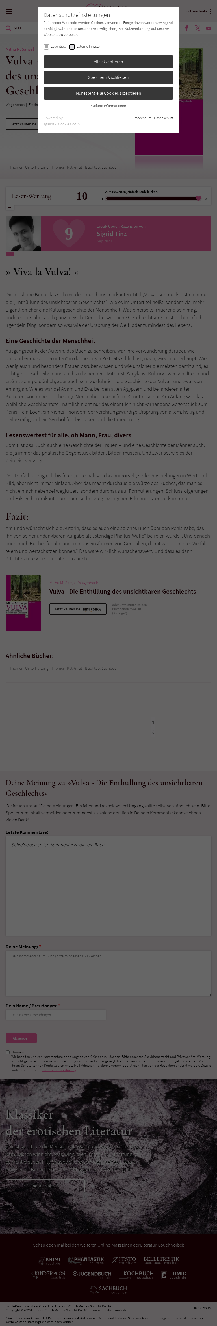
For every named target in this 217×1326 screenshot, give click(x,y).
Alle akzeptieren (108, 61)
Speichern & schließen (108, 77)
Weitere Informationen (108, 105)
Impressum (142, 117)
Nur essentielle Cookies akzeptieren (108, 93)
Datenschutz (163, 117)
